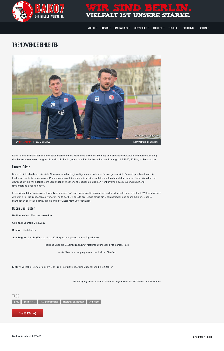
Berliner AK (29, 301)
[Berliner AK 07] (38, 11)
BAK (16, 301)
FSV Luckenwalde (49, 301)
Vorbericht (94, 301)
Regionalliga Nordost (73, 301)
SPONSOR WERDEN (202, 337)
